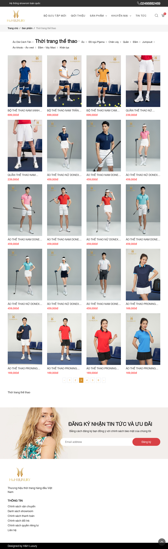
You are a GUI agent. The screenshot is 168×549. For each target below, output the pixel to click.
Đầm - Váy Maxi (47, 47)
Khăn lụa (64, 47)
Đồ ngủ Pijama (97, 42)
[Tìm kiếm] (157, 16)
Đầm (135, 42)
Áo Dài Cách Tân (22, 42)
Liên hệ (12, 530)
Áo (82, 42)
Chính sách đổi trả (18, 520)
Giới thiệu (78, 15)
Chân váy (114, 42)
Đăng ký (146, 441)
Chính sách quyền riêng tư (23, 525)
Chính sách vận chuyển (21, 506)
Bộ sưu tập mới (55, 15)
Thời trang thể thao (56, 41)
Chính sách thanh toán (21, 515)
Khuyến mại (119, 15)
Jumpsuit (147, 42)
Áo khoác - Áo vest (23, 47)
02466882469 (150, 3)
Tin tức (141, 15)
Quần (126, 42)
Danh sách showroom (20, 511)
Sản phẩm (97, 15)
